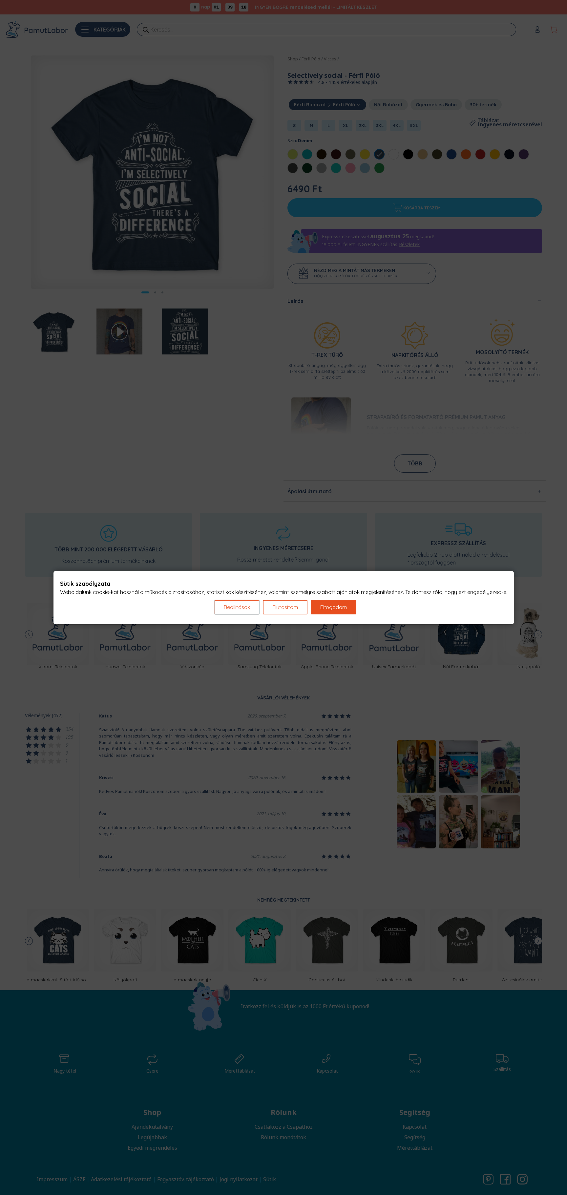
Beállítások (237, 607)
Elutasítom (285, 607)
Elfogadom (333, 607)
